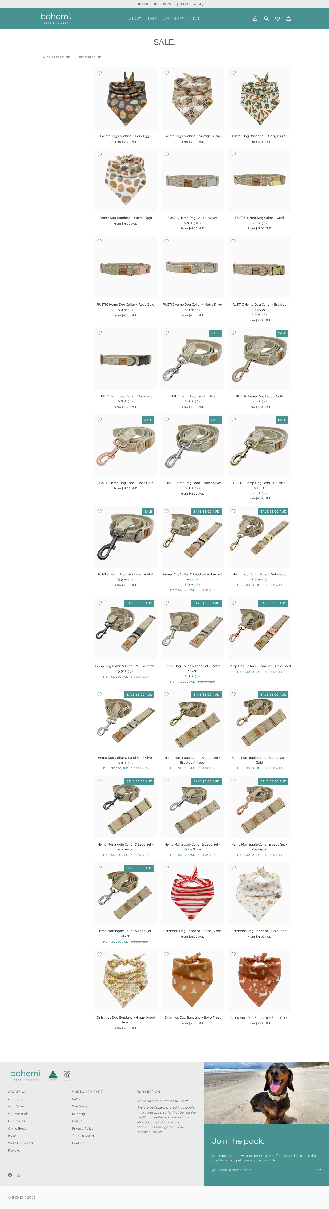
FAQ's (76, 1099)
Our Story (15, 1099)
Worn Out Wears (20, 1143)
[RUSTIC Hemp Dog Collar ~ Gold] (259, 180)
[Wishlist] (277, 18)
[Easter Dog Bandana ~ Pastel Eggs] (125, 180)
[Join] (317, 1169)
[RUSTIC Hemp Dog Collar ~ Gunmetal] (125, 358)
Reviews (14, 1150)
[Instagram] (19, 1175)
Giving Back (17, 1128)
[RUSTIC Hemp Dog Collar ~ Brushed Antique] (259, 267)
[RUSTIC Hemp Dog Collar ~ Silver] (192, 180)
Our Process (17, 1121)
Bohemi (19, 1197)
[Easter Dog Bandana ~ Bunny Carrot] (259, 98)
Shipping (78, 1114)
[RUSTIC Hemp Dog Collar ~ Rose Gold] (125, 267)
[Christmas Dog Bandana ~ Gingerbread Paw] (125, 980)
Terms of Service (84, 1135)
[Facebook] (10, 1175)
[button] (135, 18)
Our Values (16, 1106)
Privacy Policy (82, 1128)
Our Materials (18, 1114)
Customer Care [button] (87, 1092)
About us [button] (17, 1092)
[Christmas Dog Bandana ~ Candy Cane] (192, 893)
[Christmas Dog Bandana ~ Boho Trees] (192, 980)
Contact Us (80, 1143)
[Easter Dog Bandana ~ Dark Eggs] (125, 98)
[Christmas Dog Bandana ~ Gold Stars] (259, 893)
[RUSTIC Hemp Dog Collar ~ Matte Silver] (192, 267)
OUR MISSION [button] (148, 1092)
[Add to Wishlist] (99, 72)
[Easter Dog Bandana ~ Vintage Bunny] (192, 98)
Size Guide (79, 1106)
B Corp (13, 1135)
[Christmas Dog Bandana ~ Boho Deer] (259, 980)
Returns (78, 1121)
